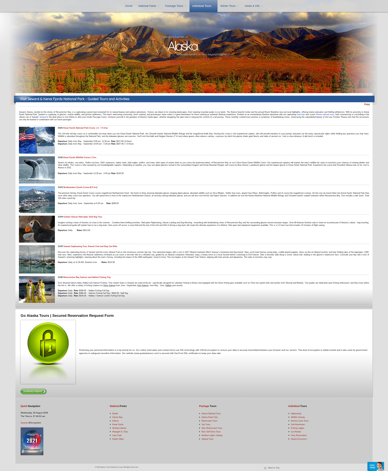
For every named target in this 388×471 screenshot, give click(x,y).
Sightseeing (296, 413)
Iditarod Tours (208, 439)
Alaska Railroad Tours (211, 413)
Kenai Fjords (117, 424)
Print (367, 104)
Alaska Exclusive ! (299, 439)
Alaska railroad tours (325, 114)
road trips (301, 114)
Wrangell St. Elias (120, 432)
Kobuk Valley (118, 439)
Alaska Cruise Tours (300, 421)
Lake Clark (117, 435)
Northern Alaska (119, 428)
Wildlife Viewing (298, 417)
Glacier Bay (117, 417)
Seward (43, 117)
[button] (375, 466)
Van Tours (206, 424)
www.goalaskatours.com (146, 353)
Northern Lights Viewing (212, 435)
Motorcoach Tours (209, 421)
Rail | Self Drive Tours (211, 432)
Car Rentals (296, 432)
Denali (115, 413)
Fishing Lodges (297, 428)
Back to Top (273, 467)
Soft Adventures (298, 424)
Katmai (115, 421)
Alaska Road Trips (210, 417)
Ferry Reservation (298, 435)
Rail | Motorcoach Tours (212, 428)
